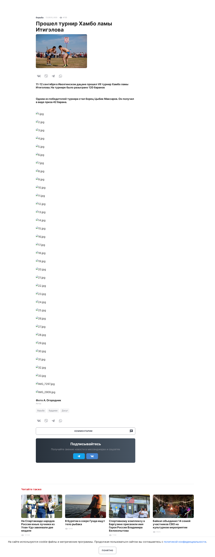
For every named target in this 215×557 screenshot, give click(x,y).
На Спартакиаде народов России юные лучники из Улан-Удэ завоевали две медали (38, 525)
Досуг (65, 410)
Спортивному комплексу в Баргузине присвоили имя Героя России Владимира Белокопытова (127, 525)
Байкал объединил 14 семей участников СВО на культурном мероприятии (171, 524)
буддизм (53, 410)
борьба (39, 17)
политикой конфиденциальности (185, 541)
